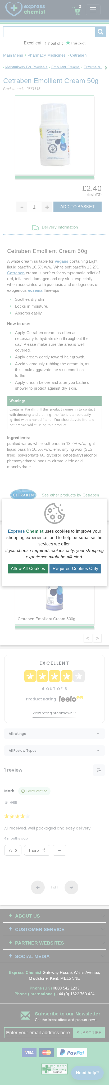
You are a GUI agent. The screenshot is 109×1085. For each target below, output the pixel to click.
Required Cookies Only (75, 568)
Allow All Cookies (28, 568)
